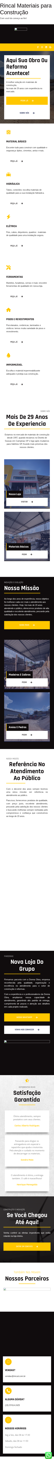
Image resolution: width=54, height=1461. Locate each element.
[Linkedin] (46, 47)
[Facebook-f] (37, 47)
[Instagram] (42, 47)
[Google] (50, 47)
